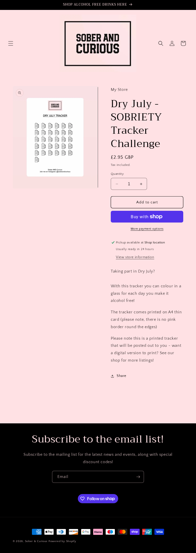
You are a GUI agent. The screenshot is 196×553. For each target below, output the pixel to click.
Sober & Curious (36, 541)
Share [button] (121, 376)
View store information (135, 257)
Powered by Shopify (62, 541)
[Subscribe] (138, 477)
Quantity (117, 174)
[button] (10, 43)
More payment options (147, 228)
